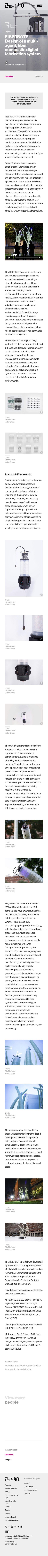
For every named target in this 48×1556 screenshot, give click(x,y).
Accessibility (9, 1542)
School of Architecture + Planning (17, 1538)
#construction (34, 1365)
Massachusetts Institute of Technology (18, 1536)
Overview (9, 1454)
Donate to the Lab (11, 1544)
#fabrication (26, 1369)
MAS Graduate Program (10, 1502)
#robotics (9, 1365)
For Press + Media (11, 1520)
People (8, 1459)
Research (8, 1485)
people (12, 1402)
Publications (28, 1487)
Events (7, 1510)
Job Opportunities (30, 1490)
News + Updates (11, 1488)
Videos (7, 1513)
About (7, 1492)
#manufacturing (12, 1369)
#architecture (21, 1365)
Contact (27, 1494)
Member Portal (10, 1517)
